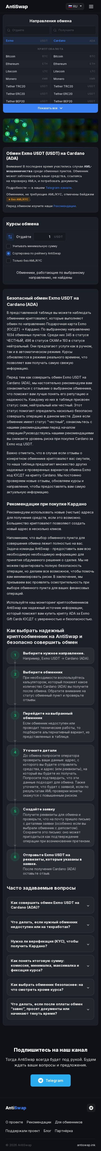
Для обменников (68, 1122)
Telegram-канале (59, 187)
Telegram (54, 1080)
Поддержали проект (23, 1131)
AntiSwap (17, 6)
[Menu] (91, 6)
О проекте (14, 1122)
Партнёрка (64, 1131)
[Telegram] (91, 1108)
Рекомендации (65, 206)
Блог (47, 1131)
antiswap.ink (86, 1145)
